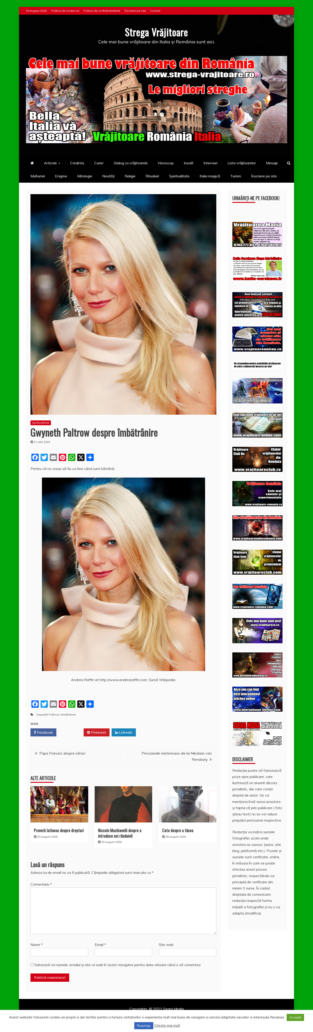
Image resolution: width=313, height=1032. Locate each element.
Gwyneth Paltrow (47, 714)
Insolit (188, 163)
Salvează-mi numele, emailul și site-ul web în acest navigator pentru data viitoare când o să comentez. (117, 964)
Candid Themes (205, 1015)
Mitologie (84, 176)
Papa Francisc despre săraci (62, 753)
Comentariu (41, 884)
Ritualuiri (152, 176)
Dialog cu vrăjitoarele (131, 163)
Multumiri (37, 176)
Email (100, 944)
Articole (50, 163)
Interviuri (210, 163)
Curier (99, 163)
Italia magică (210, 176)
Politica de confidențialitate (101, 10)
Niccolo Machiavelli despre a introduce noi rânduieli (119, 833)
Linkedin (125, 732)
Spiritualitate (179, 176)
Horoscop (166, 163)
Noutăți (108, 176)
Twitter (71, 732)
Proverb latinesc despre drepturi (59, 830)
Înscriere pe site (135, 10)
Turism (235, 176)
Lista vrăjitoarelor (242, 163)
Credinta (77, 163)
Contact (155, 10)
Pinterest (98, 732)
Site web (166, 944)
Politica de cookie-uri (65, 10)
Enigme (61, 176)
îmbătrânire (68, 714)
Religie (130, 176)
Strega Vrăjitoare (156, 32)
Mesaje (272, 163)
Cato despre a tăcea (177, 830)
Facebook (44, 732)
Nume (36, 944)
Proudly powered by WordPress (121, 1015)
